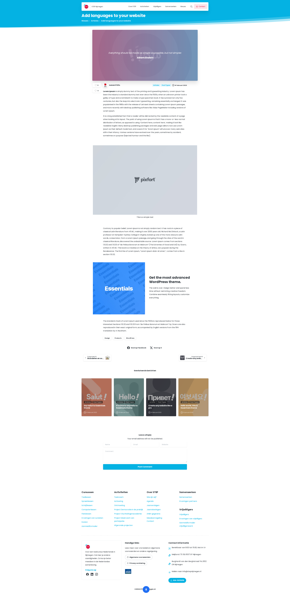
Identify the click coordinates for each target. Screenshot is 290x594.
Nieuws (85, 20)
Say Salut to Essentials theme (94, 407)
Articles (94, 20)
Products (118, 338)
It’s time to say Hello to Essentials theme (127, 407)
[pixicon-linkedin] (92, 574)
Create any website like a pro (160, 407)
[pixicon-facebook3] (87, 574)
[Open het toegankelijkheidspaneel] (146, 589)
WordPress (130, 338)
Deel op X (158, 348)
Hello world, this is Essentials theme (189, 407)
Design (107, 338)
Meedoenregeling (154, 518)
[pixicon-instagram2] (96, 574)
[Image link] (128, 572)
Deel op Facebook (138, 348)
